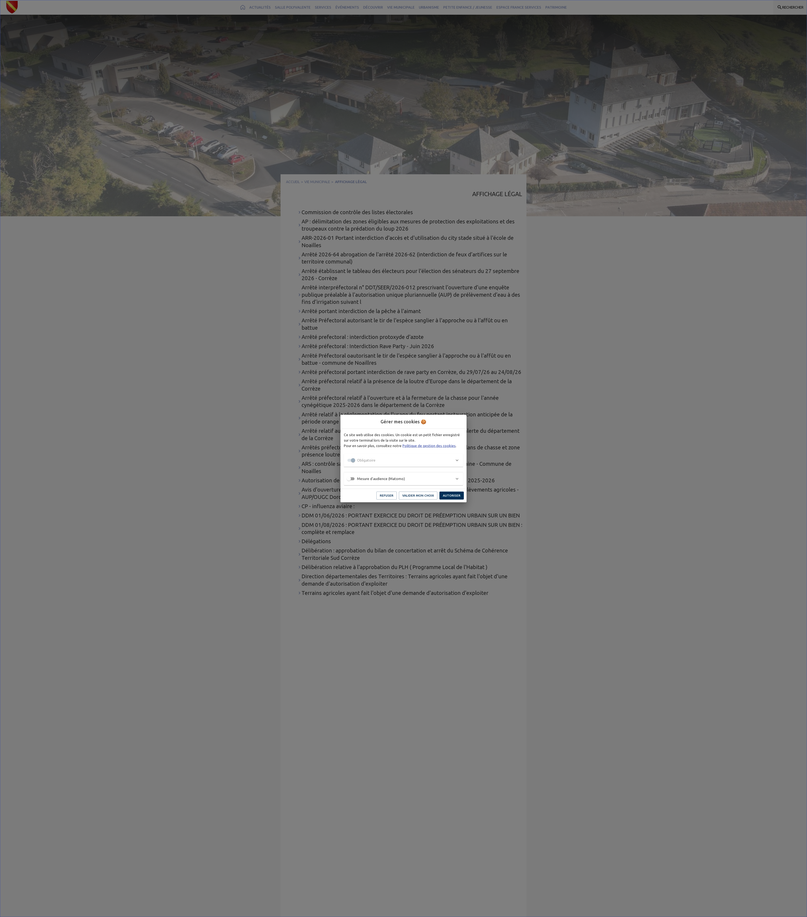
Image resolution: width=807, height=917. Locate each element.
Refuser (386, 495)
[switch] (349, 479)
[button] (403, 460)
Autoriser (451, 495)
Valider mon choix (418, 495)
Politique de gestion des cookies (429, 446)
